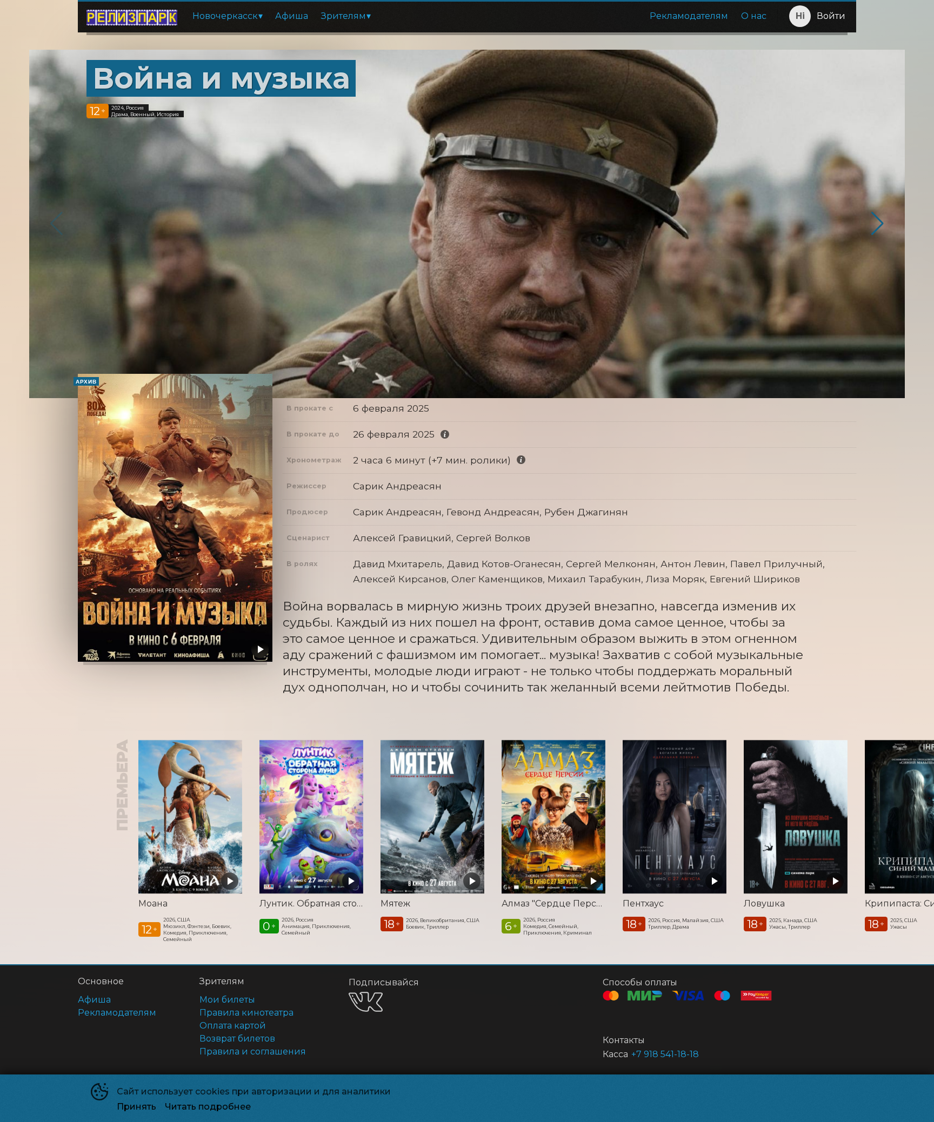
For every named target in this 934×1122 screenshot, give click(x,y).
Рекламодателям (689, 16)
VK (366, 1002)
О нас (753, 16)
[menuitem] (227, 16)
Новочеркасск (225, 16)
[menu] (479, 16)
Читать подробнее (208, 1106)
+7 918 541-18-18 (665, 1054)
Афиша (291, 16)
